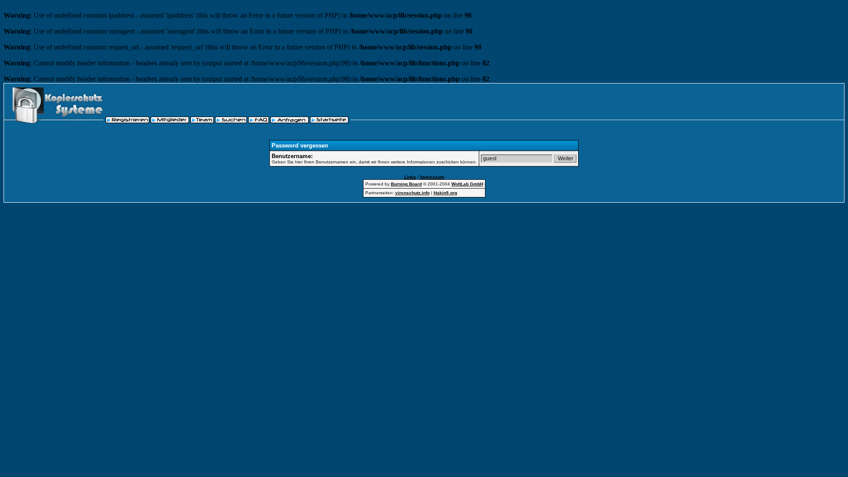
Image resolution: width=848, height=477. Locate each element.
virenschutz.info (412, 192)
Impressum (432, 176)
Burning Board (406, 184)
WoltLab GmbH (467, 184)
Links (410, 176)
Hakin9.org (445, 192)
